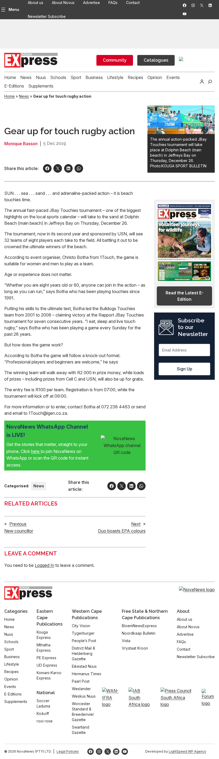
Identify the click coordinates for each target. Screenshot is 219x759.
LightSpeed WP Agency (187, 751)
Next (135, 524)
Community (115, 60)
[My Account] (202, 81)
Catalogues (156, 60)
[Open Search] (210, 81)
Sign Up (184, 368)
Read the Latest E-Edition (185, 296)
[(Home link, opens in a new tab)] (28, 593)
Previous (17, 524)
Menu (14, 9)
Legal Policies (68, 751)
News (24, 96)
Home (9, 96)
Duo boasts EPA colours (122, 530)
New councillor (18, 530)
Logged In (44, 565)
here (36, 451)
